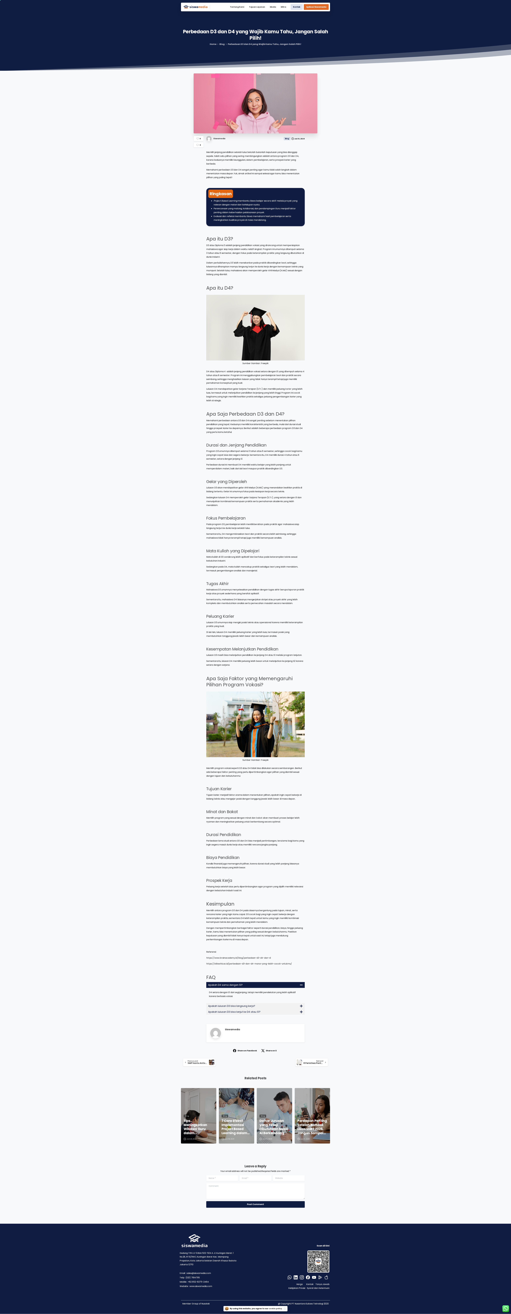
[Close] (285, 1308)
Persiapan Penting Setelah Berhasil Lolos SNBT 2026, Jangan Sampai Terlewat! (312, 1127)
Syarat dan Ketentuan (318, 1288)
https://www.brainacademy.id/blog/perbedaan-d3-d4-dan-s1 (238, 957)
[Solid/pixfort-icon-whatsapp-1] (290, 1277)
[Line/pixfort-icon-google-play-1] (320, 1277)
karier (288, 388)
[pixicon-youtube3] (314, 1277)
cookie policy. (276, 1308)
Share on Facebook (247, 1050)
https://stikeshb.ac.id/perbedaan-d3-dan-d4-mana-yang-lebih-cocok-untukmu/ (249, 963)
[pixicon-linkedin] (296, 1277)
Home (213, 44)
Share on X (271, 1050)
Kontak (310, 1284)
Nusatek (205, 1303)
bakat (259, 817)
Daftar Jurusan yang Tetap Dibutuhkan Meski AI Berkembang (273, 1127)
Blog (221, 44)
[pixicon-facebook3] (308, 1277)
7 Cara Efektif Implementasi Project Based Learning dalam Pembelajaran (234, 1127)
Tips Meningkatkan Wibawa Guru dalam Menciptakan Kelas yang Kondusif (195, 1127)
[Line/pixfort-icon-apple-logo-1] (326, 1277)
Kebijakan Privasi (297, 1288)
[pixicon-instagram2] (302, 1277)
